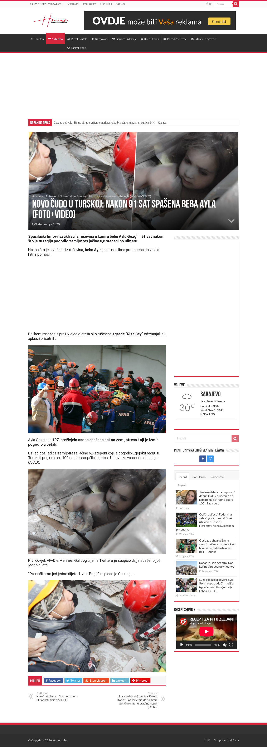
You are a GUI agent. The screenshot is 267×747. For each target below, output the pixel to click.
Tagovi (182, 485)
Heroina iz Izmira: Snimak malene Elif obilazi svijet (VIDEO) (57, 697)
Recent (182, 477)
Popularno (199, 477)
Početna (39, 39)
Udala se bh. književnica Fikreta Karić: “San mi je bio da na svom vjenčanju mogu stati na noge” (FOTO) (137, 700)
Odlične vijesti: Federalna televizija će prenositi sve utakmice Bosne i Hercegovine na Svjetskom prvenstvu (205, 522)
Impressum (89, 3)
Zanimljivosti (78, 47)
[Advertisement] (133, 84)
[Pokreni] (182, 645)
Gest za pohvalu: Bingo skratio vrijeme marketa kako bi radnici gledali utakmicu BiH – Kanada (110, 122)
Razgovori (101, 39)
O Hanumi (73, 3)
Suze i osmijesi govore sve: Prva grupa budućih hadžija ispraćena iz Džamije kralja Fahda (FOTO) (216, 585)
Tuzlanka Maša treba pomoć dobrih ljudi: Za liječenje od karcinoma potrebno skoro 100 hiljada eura (217, 497)
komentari (217, 477)
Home (39, 196)
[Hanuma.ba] (51, 20)
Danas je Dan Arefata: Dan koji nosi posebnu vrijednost (217, 564)
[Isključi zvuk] (225, 645)
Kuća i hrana (151, 39)
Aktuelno (57, 39)
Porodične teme (177, 39)
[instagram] (210, 3)
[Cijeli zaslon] (231, 645)
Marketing (106, 3)
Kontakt (120, 3)
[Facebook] (207, 3)
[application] (206, 631)
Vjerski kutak (79, 39)
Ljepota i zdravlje (126, 39)
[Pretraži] (236, 4)
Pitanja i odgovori (205, 39)
